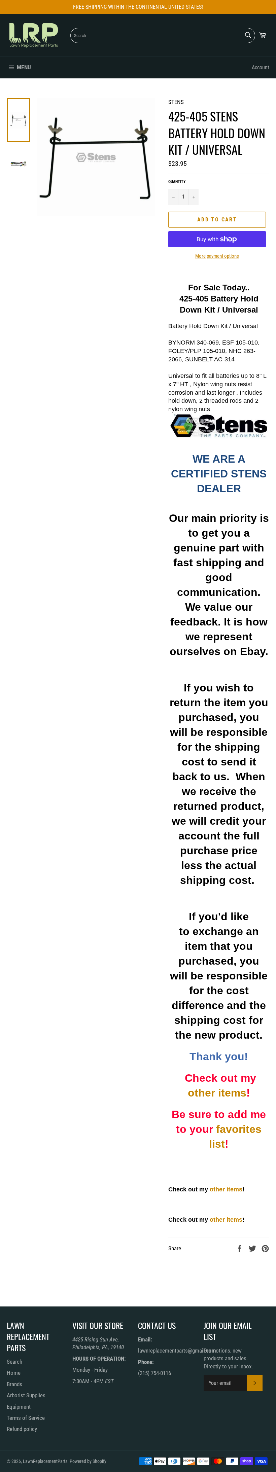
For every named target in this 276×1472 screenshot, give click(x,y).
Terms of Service (26, 1417)
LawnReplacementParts (45, 1461)
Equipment (19, 1406)
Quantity (177, 181)
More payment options (217, 256)
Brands (14, 1384)
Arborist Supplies (26, 1395)
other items (217, 1093)
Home (14, 1372)
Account (260, 67)
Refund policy (22, 1429)
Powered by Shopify (88, 1461)
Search (14, 1361)
